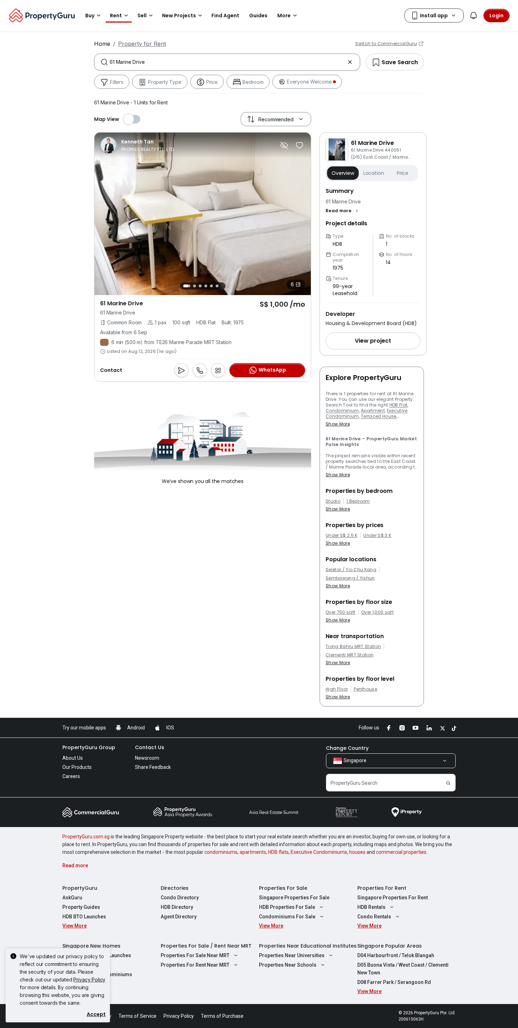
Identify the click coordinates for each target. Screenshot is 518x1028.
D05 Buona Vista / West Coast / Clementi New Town (403, 968)
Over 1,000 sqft (377, 612)
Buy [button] (89, 15)
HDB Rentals (371, 907)
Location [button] (373, 173)
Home (102, 43)
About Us (72, 758)
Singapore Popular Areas (389, 945)
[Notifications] (474, 15)
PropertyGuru (79, 888)
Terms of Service (137, 1016)
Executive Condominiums (319, 852)
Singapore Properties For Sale (294, 897)
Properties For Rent (381, 888)
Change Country (347, 748)
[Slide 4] (205, 285)
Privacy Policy (89, 980)
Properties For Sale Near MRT (195, 955)
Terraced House (378, 416)
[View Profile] (137, 145)
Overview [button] (343, 173)
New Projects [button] (179, 15)
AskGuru (72, 897)
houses (357, 852)
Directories (175, 888)
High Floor (337, 689)
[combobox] (227, 62)
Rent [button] (116, 15)
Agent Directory (179, 916)
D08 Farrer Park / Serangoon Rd (394, 982)
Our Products (77, 767)
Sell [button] (142, 15)
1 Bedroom (358, 501)
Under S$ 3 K (377, 535)
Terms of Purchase (222, 1016)
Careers (71, 776)
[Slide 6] (217, 285)
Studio (333, 501)
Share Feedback (153, 767)
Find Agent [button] (225, 15)
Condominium (342, 411)
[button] (343, 211)
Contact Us (149, 747)
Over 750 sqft (340, 612)
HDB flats (278, 852)
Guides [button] (258, 15)
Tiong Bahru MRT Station (353, 646)
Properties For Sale (283, 888)
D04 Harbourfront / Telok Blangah (395, 955)
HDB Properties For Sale (287, 907)
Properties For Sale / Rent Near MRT (206, 945)
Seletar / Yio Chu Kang (351, 570)
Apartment (373, 411)
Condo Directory (180, 897)
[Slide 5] (211, 285)
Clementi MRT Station (350, 655)
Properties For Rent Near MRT (195, 965)
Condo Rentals (374, 916)
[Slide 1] (186, 285)
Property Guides (81, 907)
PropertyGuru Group (88, 747)
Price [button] (402, 173)
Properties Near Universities (292, 955)
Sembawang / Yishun (350, 578)
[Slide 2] (194, 285)
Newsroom (147, 758)
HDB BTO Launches (84, 916)
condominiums (221, 852)
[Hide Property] (284, 145)
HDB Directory (177, 907)
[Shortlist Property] (299, 145)
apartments (253, 852)
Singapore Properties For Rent (392, 897)
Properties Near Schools (287, 965)
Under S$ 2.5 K (341, 535)
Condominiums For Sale (287, 916)
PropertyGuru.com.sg (86, 836)
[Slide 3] (200, 285)
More (284, 15)
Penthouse (365, 689)
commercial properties (401, 852)
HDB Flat (398, 405)
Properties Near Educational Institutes (308, 945)
